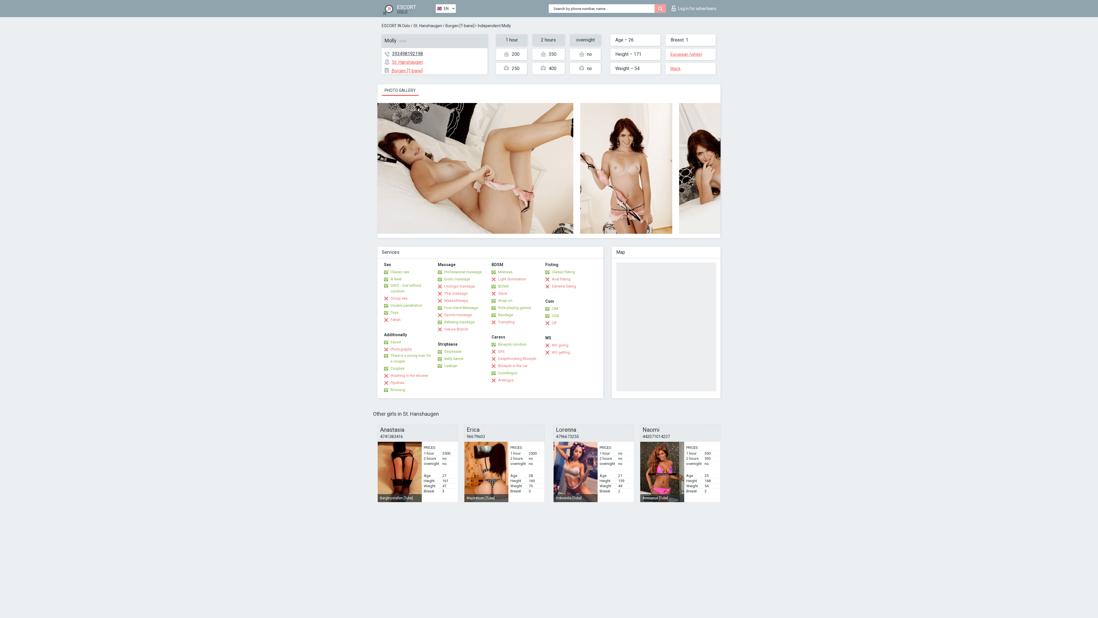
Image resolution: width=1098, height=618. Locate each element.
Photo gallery (400, 90)
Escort (396, 342)
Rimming (398, 390)
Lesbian (451, 366)
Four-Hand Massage (461, 308)
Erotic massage (457, 279)
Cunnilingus (507, 373)
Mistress (505, 272)
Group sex (399, 298)
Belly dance (453, 358)
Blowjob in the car (513, 366)
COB (555, 316)
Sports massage (458, 315)
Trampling (506, 322)
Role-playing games (514, 308)
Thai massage (456, 293)
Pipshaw (398, 383)
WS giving (560, 345)
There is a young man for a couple (411, 358)
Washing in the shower (409, 375)
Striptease (452, 351)
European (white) (686, 54)
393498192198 (407, 53)
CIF (554, 323)
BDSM (503, 286)
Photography (401, 349)
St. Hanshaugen (427, 25)
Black (676, 68)
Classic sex (400, 272)
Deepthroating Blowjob (517, 358)
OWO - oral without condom (406, 288)
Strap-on (505, 300)
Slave (502, 293)
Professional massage (463, 272)
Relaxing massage (459, 322)
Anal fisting (561, 279)
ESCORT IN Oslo (396, 25)
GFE (501, 351)
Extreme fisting (564, 286)
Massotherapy (456, 300)
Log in (697, 8)
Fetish (396, 320)
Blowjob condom (512, 344)
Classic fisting (563, 272)
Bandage (505, 315)
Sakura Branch (456, 329)
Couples (397, 368)
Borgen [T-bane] (459, 25)
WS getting (561, 352)
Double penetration (406, 305)
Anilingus (506, 380)
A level (396, 279)
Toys (394, 312)
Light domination (512, 279)
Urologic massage (459, 286)
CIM (555, 308)
